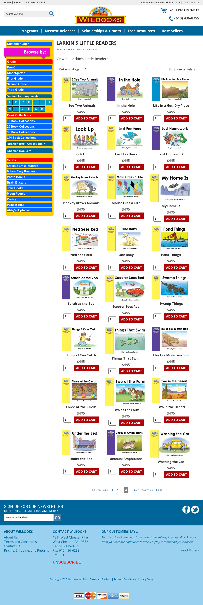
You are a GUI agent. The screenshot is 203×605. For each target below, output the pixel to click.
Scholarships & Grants (101, 30)
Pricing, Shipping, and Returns (26, 550)
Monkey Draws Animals (81, 203)
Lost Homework (171, 154)
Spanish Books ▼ (19, 150)
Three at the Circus (81, 407)
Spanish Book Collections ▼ (26, 143)
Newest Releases (60, 30)
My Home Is (171, 206)
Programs (29, 30)
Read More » (189, 550)
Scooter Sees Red (126, 306)
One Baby (126, 255)
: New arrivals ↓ (182, 69)
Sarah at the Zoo (81, 303)
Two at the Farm (126, 410)
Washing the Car (171, 462)
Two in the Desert (171, 407)
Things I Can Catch (81, 355)
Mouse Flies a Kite (126, 203)
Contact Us (191, 2)
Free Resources (141, 30)
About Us (11, 537)
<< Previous (100, 490)
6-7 (136, 490)
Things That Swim (126, 358)
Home (7, 2)
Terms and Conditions (20, 542)
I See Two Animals (81, 105)
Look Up (81, 154)
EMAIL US (60, 555)
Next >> (147, 490)
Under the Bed (81, 459)
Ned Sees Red (81, 255)
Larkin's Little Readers (86, 49)
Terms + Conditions (125, 579)
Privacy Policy (145, 579)
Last (159, 490)
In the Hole (126, 105)
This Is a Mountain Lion (171, 355)
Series (69, 49)
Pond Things (171, 255)
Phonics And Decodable (29, 2)
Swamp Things (171, 303)
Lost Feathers (126, 154)
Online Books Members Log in (160, 2)
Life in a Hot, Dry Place (171, 105)
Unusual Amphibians (126, 459)
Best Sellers (172, 30)
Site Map (106, 579)
